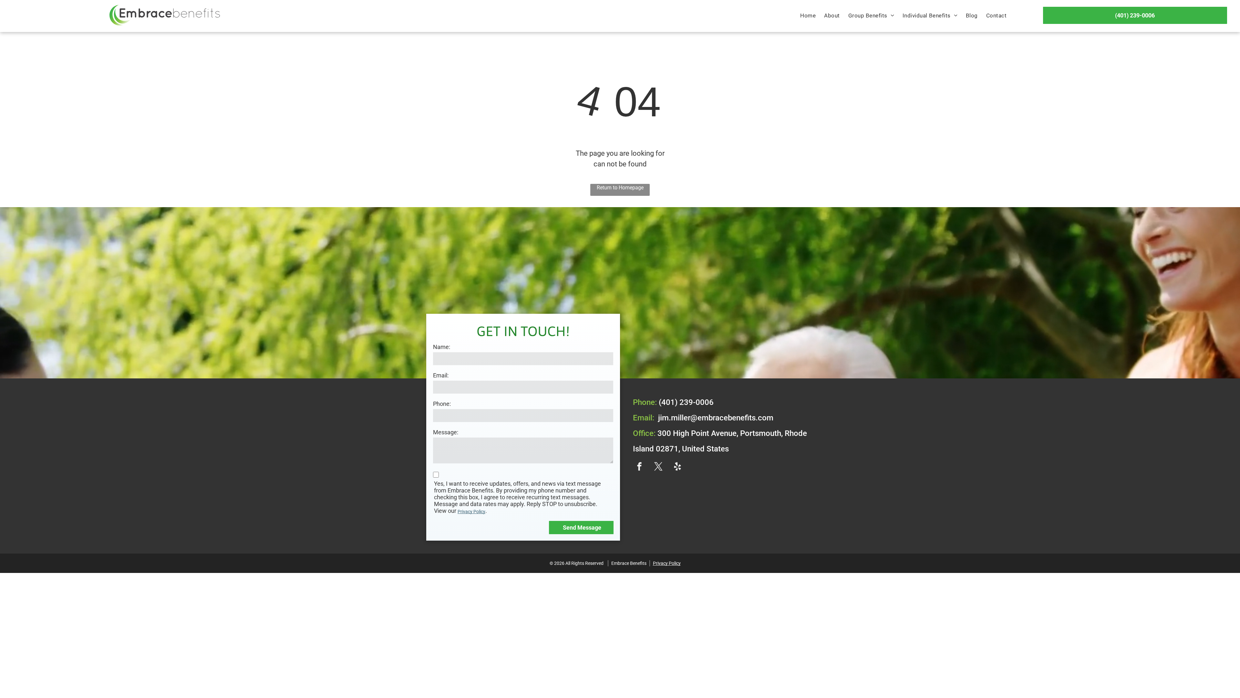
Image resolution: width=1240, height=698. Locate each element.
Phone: (442, 403)
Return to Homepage (620, 188)
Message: (445, 432)
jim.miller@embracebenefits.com (715, 417)
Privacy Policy (471, 511)
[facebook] (639, 467)
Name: (441, 347)
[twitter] (658, 467)
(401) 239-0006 (686, 402)
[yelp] (677, 467)
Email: (441, 375)
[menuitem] (808, 16)
